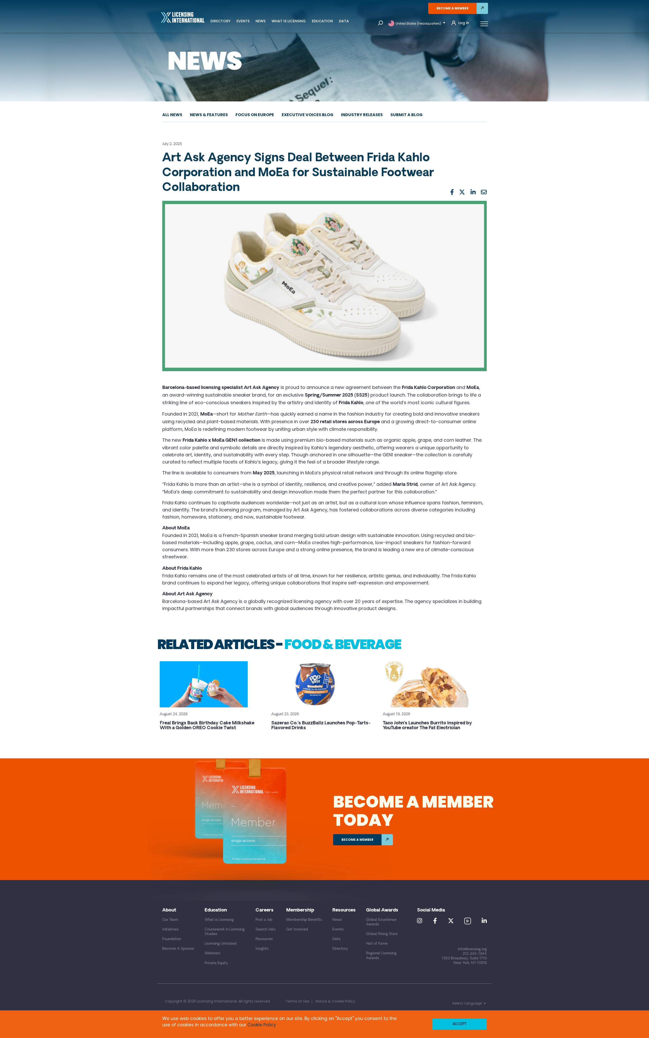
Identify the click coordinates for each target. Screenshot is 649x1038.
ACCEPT (459, 1024)
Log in (463, 23)
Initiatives (170, 930)
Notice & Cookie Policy (335, 1001)
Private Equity (216, 963)
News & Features (209, 115)
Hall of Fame (377, 944)
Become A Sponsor (178, 949)
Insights (262, 949)
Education (322, 21)
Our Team (170, 920)
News (260, 21)
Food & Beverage (342, 644)
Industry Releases (362, 115)
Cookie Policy (261, 1025)
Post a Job (264, 920)
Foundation (171, 939)
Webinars (212, 953)
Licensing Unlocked (221, 944)
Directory (220, 21)
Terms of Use (297, 1001)
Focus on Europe (255, 115)
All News (172, 115)
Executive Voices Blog (307, 115)
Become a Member (452, 8)
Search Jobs (266, 930)
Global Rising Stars (382, 934)
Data (344, 21)
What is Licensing (289, 21)
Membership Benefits (304, 920)
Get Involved (297, 930)
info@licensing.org (472, 949)
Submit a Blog (406, 115)
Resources (264, 939)
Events (243, 21)
